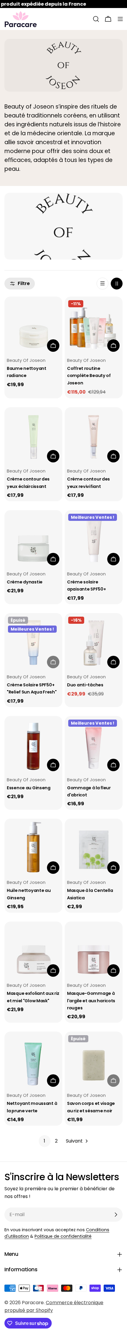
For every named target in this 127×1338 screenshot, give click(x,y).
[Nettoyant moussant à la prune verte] (33, 1061)
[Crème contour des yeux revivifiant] (94, 436)
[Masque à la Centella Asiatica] (94, 848)
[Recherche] (96, 19)
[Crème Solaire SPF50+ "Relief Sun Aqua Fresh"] (33, 642)
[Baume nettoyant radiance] (33, 326)
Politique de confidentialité (63, 1236)
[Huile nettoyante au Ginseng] (33, 848)
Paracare (33, 1302)
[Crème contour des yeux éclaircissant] (33, 436)
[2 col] (117, 283)
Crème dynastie (25, 582)
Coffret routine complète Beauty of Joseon (89, 375)
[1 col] (102, 283)
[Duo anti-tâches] (94, 642)
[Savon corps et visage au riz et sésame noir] (94, 1061)
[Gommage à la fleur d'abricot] (94, 745)
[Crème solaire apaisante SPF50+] (94, 539)
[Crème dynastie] (33, 539)
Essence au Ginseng (29, 788)
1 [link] (44, 1140)
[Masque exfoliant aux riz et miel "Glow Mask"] (33, 951)
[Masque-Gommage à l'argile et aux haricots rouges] (94, 951)
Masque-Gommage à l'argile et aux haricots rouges (91, 1000)
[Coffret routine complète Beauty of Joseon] (94, 326)
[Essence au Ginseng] (33, 745)
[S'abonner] (116, 1214)
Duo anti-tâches (85, 685)
